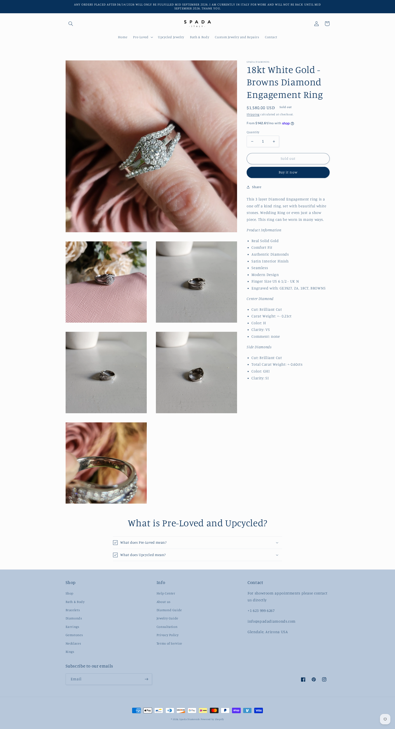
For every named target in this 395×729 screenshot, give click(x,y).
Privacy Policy (168, 635)
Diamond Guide (169, 610)
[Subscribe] (146, 679)
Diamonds (74, 618)
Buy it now (288, 172)
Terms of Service (169, 643)
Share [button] (256, 187)
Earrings (72, 627)
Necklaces (73, 643)
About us (164, 602)
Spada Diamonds (189, 719)
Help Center (166, 593)
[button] (71, 23)
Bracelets (73, 610)
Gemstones (74, 635)
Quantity (253, 132)
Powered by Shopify (212, 719)
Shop (70, 593)
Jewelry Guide (167, 618)
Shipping (253, 114)
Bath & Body (75, 602)
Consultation (167, 627)
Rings (70, 651)
